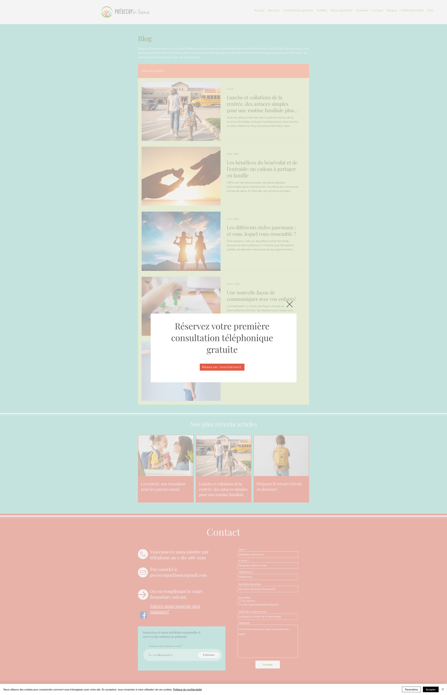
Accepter (431, 689)
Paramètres (411, 689)
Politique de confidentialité (187, 689)
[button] (290, 304)
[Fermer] (443, 689)
